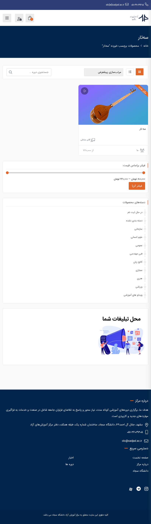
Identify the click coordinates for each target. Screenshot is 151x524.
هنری (139, 278)
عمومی (139, 245)
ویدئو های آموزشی (133, 295)
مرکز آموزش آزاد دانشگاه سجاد (65, 515)
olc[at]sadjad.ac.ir (115, 5)
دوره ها (69, 464)
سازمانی (138, 229)
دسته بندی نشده (134, 221)
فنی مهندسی (136, 254)
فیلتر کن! (137, 186)
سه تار (143, 129)
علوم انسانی (136, 237)
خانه (145, 46)
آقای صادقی (85, 139)
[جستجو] (10, 72)
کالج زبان (138, 262)
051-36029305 (137, 5)
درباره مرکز (142, 464)
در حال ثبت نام (135, 212)
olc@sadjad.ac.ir (132, 441)
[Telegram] (138, 489)
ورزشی (139, 287)
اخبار (71, 457)
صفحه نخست (140, 457)
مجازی (139, 270)
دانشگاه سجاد (140, 471)
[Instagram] (146, 489)
